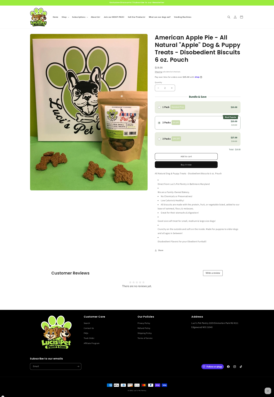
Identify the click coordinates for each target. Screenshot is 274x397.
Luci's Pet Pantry (140, 390)
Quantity (158, 82)
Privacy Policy (144, 323)
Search (87, 323)
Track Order (89, 338)
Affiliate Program (91, 343)
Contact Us (89, 328)
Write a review (213, 273)
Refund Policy (144, 328)
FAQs (86, 333)
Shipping (158, 72)
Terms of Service (145, 338)
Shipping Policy (145, 333)
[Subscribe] (78, 366)
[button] (65, 17)
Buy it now (186, 164)
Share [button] (160, 250)
